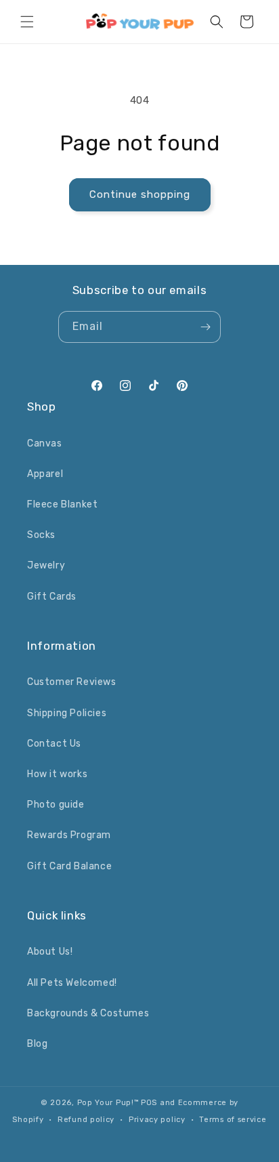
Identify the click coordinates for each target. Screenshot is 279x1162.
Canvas (44, 443)
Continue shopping (139, 194)
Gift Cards (52, 596)
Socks (41, 535)
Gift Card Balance (69, 866)
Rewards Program (69, 835)
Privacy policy (157, 1119)
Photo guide (56, 804)
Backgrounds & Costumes (88, 1013)
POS (149, 1102)
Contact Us (54, 743)
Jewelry (46, 565)
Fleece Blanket (62, 504)
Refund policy (86, 1119)
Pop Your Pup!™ (108, 1102)
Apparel (45, 474)
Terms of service (232, 1119)
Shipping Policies (66, 713)
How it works (57, 774)
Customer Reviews (71, 682)
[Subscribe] (205, 327)
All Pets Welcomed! (72, 983)
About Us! (49, 951)
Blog (37, 1044)
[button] (27, 22)
